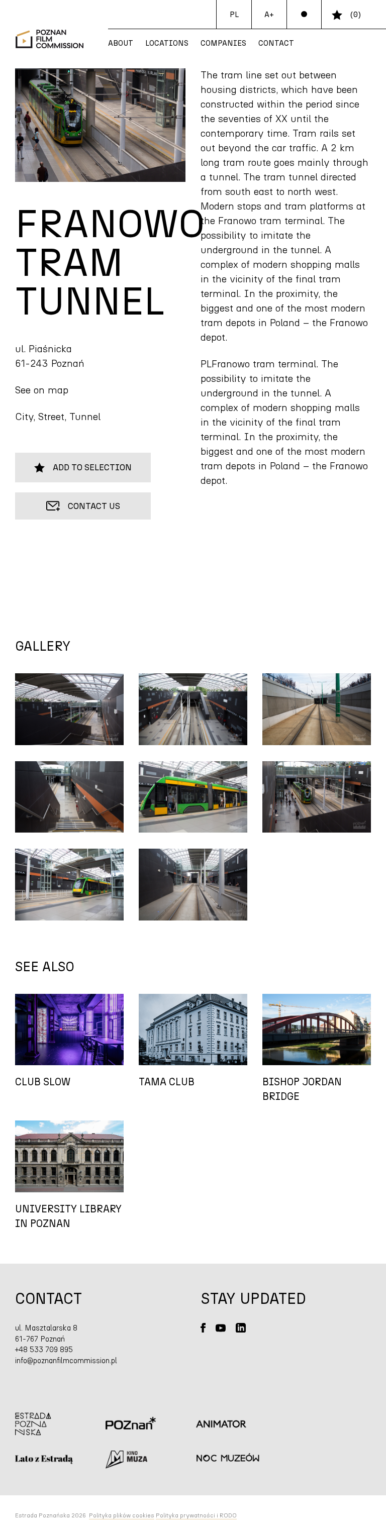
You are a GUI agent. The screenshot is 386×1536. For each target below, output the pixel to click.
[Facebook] (203, 1328)
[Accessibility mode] (304, 14)
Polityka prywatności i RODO (196, 1515)
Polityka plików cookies (121, 1515)
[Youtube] (221, 1328)
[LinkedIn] (241, 1328)
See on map (41, 390)
